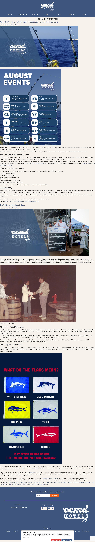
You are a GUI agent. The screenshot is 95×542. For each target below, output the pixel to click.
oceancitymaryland (79, 482)
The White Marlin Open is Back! (12, 205)
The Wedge (35, 468)
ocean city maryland (18, 201)
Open (89, 482)
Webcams (72, 14)
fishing (13, 482)
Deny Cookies (56, 540)
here (87, 480)
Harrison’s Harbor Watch (22, 468)
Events (34, 14)
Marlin (47, 482)
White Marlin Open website (50, 478)
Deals (47, 14)
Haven (18, 207)
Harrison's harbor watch (35, 482)
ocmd (26, 201)
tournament (7, 484)
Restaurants (23, 14)
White (22, 484)
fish (10, 482)
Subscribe (54, 495)
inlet (44, 482)
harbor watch (24, 482)
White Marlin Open (33, 201)
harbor (18, 482)
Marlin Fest (31, 472)
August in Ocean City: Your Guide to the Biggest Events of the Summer (29, 22)
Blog (59, 14)
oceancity (70, 482)
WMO (47, 484)
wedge (18, 484)
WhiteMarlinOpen (40, 484)
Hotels (10, 14)
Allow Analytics (67, 540)
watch (13, 484)
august (6, 201)
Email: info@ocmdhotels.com (19, 507)
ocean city (53, 482)
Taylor (16, 24)
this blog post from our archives (35, 163)
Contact (84, 14)
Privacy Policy (66, 535)
